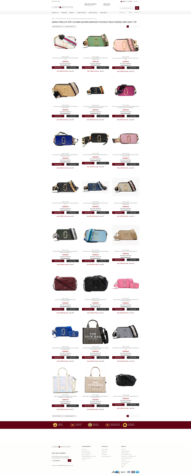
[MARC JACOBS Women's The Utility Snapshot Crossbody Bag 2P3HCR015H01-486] (65, 331)
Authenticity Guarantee (126, 458)
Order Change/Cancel (86, 453)
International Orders (86, 458)
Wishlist (130, 12)
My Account (122, 12)
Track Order (104, 453)
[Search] (137, 8)
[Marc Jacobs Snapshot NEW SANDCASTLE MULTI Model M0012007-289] (65, 90)
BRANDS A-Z (55, 12)
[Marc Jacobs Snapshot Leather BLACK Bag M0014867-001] (125, 380)
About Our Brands (125, 451)
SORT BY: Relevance (69, 26)
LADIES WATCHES (81, 12)
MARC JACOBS (65, 56)
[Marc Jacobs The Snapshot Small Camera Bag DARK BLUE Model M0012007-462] (65, 138)
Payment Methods (86, 454)
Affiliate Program (125, 453)
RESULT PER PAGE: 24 (57, 26)
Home (53, 18)
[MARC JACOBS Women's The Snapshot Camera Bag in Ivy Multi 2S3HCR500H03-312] (65, 235)
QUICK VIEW (73, 67)
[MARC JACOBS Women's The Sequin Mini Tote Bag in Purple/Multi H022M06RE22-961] (65, 380)
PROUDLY (60, 424)
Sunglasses (103, 12)
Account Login (105, 449)
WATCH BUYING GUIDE (126, 454)
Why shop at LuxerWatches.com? (128, 456)
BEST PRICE (96, 424)
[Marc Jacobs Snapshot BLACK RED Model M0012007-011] (95, 138)
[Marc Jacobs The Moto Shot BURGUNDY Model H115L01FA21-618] (65, 283)
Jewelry (71, 12)
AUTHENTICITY (79, 424)
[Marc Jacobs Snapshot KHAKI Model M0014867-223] (125, 235)
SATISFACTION (131, 424)
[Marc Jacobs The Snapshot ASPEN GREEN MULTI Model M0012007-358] (95, 41)
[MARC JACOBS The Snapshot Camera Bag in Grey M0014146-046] (125, 331)
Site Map (123, 465)
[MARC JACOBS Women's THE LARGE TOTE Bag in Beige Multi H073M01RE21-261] (95, 380)
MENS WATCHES (93, 12)
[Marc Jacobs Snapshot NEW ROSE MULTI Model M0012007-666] (125, 42)
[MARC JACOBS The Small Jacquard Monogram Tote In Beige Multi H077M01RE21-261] (95, 331)
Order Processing (85, 451)
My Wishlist (104, 454)
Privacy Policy (124, 463)
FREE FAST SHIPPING (115, 424)
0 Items (123, 1)
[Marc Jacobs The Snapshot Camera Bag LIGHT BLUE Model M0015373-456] (95, 235)
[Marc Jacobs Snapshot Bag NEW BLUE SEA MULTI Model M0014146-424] (95, 186)
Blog (122, 467)
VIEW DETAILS (58, 67)
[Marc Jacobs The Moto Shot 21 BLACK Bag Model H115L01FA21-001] (95, 283)
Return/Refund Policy (106, 456)
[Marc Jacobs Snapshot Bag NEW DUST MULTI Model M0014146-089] (125, 186)
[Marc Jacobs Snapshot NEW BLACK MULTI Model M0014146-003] (65, 186)
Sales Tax (84, 460)
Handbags (64, 12)
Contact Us (136, 12)
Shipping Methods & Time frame (89, 456)
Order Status (104, 451)
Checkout (136, 1)
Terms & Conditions (125, 461)
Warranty (123, 460)
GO (69, 460)
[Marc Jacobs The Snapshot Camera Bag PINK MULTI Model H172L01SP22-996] (125, 138)
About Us (123, 449)
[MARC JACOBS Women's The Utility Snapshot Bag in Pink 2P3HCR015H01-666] (125, 283)
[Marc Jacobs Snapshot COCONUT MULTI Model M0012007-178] (65, 41)
